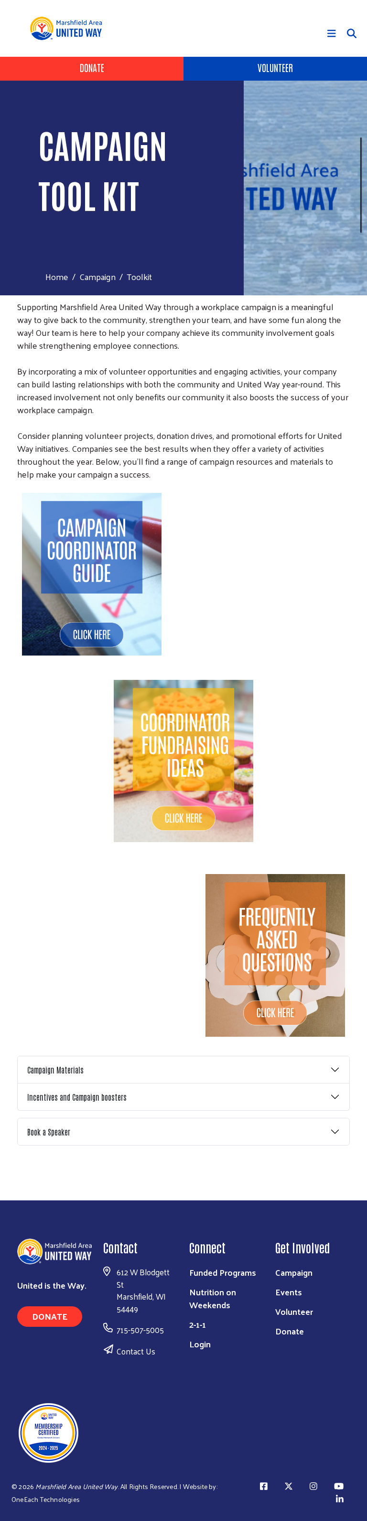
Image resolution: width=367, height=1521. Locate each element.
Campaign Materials (55, 1069)
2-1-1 (197, 1324)
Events (288, 1291)
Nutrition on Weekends (212, 1298)
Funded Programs (222, 1272)
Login (200, 1343)
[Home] (72, 28)
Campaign (97, 276)
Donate (92, 67)
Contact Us (136, 1351)
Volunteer (275, 67)
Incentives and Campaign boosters (77, 1097)
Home (56, 276)
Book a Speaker (48, 1131)
